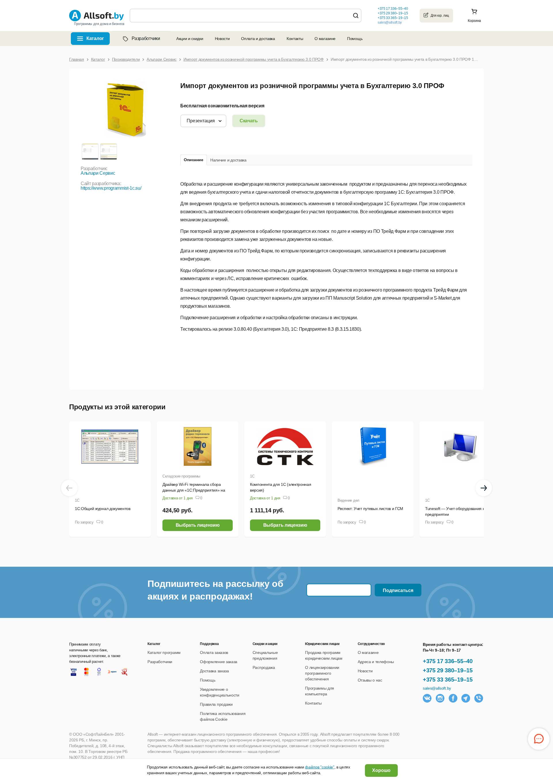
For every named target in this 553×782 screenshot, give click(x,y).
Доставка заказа (214, 671)
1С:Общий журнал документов (102, 508)
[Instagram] (440, 698)
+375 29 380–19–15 (448, 670)
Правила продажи (216, 704)
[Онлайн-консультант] (539, 739)
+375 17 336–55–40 (448, 661)
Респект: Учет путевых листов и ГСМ (370, 508)
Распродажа (264, 667)
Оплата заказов (214, 652)
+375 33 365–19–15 (448, 679)
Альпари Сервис (98, 173)
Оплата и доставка (258, 38)
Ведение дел (348, 500)
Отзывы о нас (370, 680)
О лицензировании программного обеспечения (322, 673)
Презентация (201, 120)
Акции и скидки (189, 38)
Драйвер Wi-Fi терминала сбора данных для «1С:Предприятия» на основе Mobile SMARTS (193, 490)
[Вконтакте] (427, 698)
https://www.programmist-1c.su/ (111, 188)
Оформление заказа (218, 661)
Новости (222, 38)
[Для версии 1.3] (90, 151)
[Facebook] (453, 698)
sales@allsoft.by (390, 22)
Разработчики (146, 38)
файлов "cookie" (319, 767)
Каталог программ (164, 652)
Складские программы (181, 476)
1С (77, 500)
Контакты (295, 38)
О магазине (325, 38)
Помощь (354, 38)
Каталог (95, 38)
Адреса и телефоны (376, 661)
